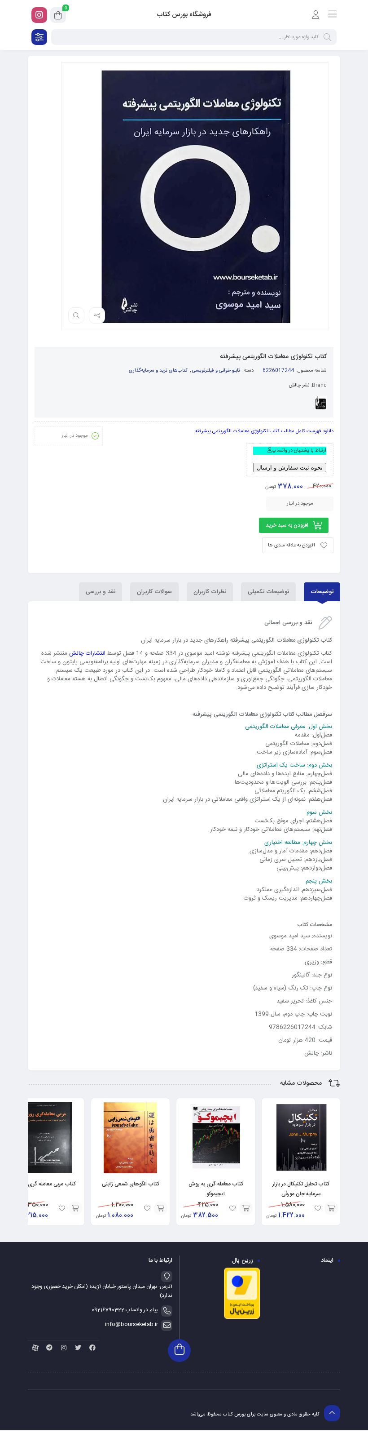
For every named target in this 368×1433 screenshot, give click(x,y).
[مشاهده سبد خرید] (58, 16)
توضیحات (322, 592)
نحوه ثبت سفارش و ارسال (290, 467)
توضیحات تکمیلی (268, 592)
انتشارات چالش (87, 653)
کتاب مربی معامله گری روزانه (45, 1184)
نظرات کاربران (209, 592)
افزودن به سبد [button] (331, 1208)
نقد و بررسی (100, 592)
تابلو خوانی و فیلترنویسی (216, 371)
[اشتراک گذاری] (97, 315)
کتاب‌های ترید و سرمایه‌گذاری (158, 371)
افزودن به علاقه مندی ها (291, 545)
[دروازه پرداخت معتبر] (242, 1318)
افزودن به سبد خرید (287, 525)
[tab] (322, 591)
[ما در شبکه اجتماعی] (39, 15)
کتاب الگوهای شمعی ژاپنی (130, 1184)
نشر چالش (299, 386)
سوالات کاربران (154, 592)
